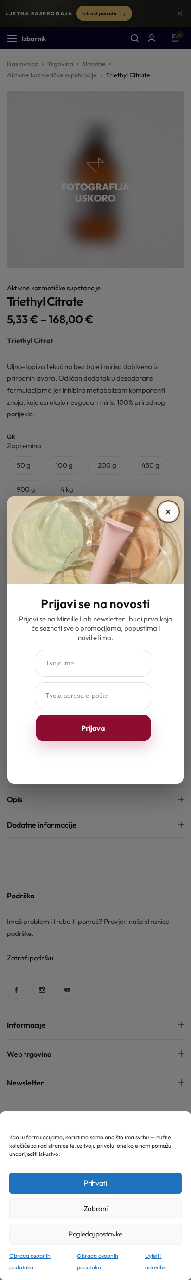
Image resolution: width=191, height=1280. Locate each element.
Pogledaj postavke (95, 1234)
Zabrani (95, 1208)
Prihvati (95, 1183)
